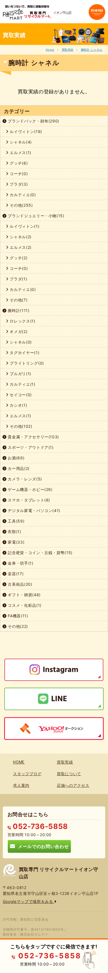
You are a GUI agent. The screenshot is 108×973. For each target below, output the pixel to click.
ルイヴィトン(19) (25, 131)
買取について (69, 774)
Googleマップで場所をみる (28, 901)
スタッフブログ (27, 774)
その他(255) (21, 205)
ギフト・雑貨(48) (24, 594)
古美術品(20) (19, 584)
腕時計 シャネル (91, 49)
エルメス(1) (20, 152)
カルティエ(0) (22, 194)
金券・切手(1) (20, 563)
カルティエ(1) (22, 384)
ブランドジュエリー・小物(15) (36, 215)
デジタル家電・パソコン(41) (33, 510)
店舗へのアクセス (73, 785)
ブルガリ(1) (20, 373)
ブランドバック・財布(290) (33, 121)
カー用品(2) (18, 468)
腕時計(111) (18, 310)
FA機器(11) (17, 615)
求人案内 (21, 785)
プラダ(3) (18, 184)
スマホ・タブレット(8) (28, 500)
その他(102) (20, 426)
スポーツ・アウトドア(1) (30, 447)
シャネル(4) (20, 142)
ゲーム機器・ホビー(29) (30, 489)
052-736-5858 (39, 826)
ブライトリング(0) (26, 363)
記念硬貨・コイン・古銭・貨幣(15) (40, 552)
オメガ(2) (18, 331)
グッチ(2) (18, 257)
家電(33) (16, 542)
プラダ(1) (18, 278)
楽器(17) (15, 573)
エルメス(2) (20, 247)
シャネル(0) (20, 342)
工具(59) (16, 521)
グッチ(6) (18, 163)
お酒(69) (16, 457)
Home (50, 49)
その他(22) (17, 626)
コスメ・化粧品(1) (24, 605)
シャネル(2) (20, 236)
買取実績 (68, 49)
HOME (19, 762)
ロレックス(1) (22, 321)
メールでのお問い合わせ (42, 846)
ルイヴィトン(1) (24, 226)
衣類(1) (14, 531)
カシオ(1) (18, 405)
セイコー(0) (20, 394)
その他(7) (18, 300)
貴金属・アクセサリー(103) (33, 436)
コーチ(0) (18, 173)
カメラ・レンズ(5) (24, 479)
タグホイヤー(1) (24, 352)
